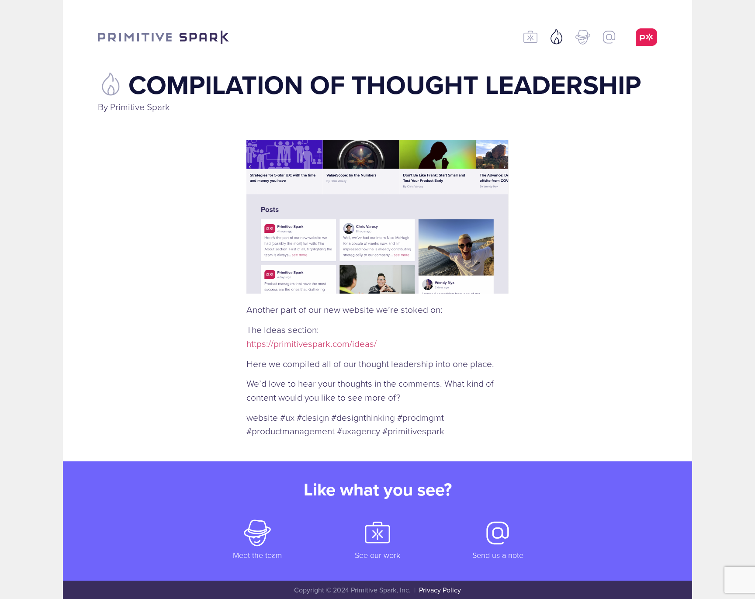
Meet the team (257, 555)
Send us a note (497, 555)
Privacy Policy (440, 590)
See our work (377, 555)
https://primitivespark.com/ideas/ (311, 343)
